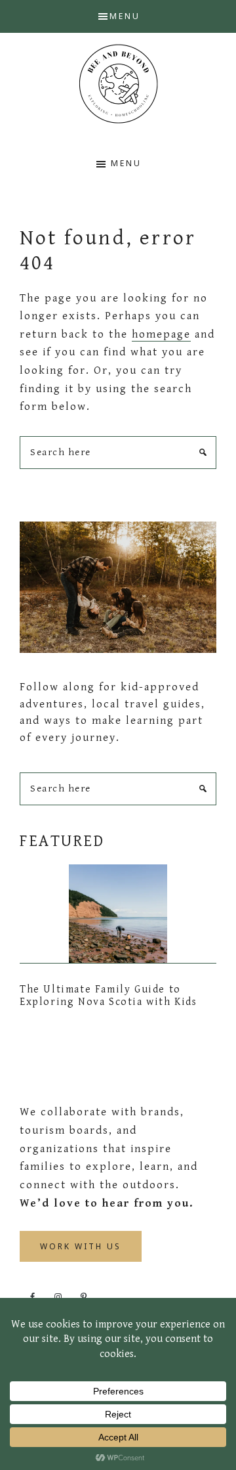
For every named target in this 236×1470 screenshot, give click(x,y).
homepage (161, 334)
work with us (80, 1246)
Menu (124, 16)
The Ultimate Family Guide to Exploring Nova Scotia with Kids (108, 995)
